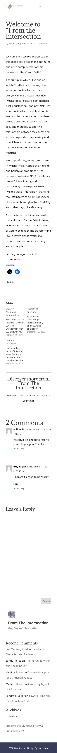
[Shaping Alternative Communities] (16, 321)
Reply (46, 455)
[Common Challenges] (16, 352)
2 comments (42, 43)
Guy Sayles (14, 43)
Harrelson (43, 748)
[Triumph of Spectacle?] (37, 320)
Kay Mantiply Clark (17, 649)
